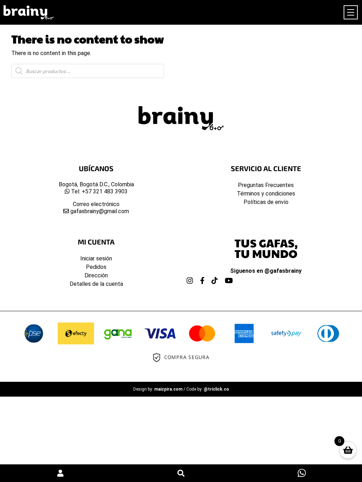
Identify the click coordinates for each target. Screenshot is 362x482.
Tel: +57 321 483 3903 (99, 191)
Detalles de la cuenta (96, 284)
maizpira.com (168, 389)
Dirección (96, 275)
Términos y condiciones (266, 193)
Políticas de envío (266, 202)
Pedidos (96, 267)
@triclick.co (216, 389)
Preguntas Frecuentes (266, 185)
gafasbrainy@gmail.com (99, 211)
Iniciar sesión (96, 258)
